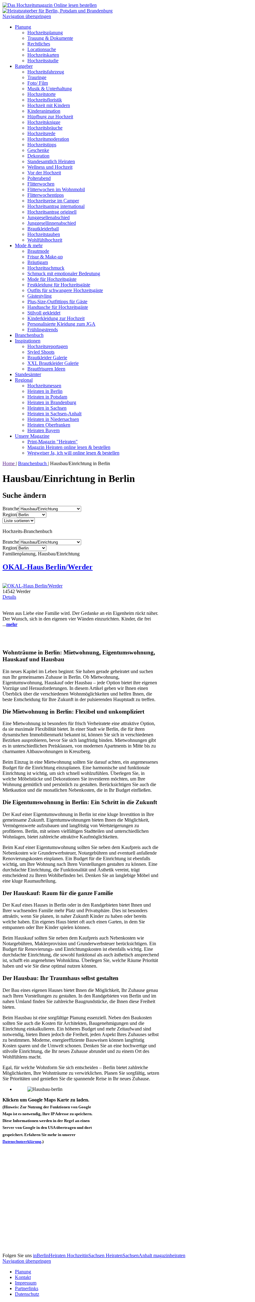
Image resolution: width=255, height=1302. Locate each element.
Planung (23, 27)
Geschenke (38, 150)
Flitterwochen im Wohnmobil (56, 189)
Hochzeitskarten (43, 55)
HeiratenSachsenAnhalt (129, 1255)
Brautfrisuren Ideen (46, 368)
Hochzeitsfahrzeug (45, 71)
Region (9, 514)
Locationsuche (41, 49)
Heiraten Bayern (43, 430)
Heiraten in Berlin (45, 391)
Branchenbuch (29, 335)
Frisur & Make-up (45, 256)
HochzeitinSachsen (86, 1255)
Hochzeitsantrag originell (51, 212)
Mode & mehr (29, 245)
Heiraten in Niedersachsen (53, 419)
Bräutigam (37, 262)
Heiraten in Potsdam (47, 396)
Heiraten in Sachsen (47, 408)
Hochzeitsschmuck (45, 268)
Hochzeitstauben (43, 234)
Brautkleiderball (43, 228)
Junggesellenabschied (48, 217)
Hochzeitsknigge (43, 122)
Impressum (25, 1282)
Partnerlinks (26, 1288)
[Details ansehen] (32, 585)
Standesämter (28, 374)
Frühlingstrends (42, 329)
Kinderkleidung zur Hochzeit (56, 318)
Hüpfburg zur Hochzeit (50, 116)
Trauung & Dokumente (50, 38)
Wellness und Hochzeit (49, 167)
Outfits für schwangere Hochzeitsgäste (65, 290)
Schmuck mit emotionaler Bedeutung (63, 273)
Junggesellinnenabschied (51, 223)
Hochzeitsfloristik (44, 99)
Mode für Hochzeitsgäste (51, 279)
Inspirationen (27, 340)
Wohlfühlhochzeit (44, 240)
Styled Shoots (40, 352)
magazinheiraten (169, 1255)
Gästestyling (39, 296)
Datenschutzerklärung (21, 1141)
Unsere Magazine (32, 436)
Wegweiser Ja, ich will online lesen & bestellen (73, 452)
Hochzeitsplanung (45, 32)
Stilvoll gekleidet (43, 312)
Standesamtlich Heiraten (51, 161)
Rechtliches (38, 43)
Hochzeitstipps (41, 144)
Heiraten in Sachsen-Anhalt (54, 413)
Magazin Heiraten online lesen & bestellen (68, 447)
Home (9, 463)
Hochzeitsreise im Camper (53, 200)
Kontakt (23, 1277)
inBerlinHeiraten (50, 1255)
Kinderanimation (43, 111)
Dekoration (38, 155)
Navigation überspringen (26, 16)
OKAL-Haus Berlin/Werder (47, 567)
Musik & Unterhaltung (49, 88)
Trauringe (36, 77)
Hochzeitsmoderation (48, 139)
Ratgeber (24, 66)
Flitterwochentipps (45, 195)
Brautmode (38, 251)
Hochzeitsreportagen (47, 346)
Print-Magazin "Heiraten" (52, 441)
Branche (10, 508)
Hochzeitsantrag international (56, 206)
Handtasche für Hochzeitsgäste (57, 307)
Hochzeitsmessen (44, 385)
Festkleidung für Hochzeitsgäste (58, 284)
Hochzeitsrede (41, 133)
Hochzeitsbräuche (45, 127)
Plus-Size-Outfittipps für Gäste (57, 301)
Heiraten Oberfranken (48, 424)
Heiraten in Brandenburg (51, 402)
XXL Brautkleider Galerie (53, 363)
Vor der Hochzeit (44, 172)
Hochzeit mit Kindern (48, 105)
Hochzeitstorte (41, 94)
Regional (24, 380)
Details (9, 597)
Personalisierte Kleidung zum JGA (61, 324)
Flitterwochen (40, 183)
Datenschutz (27, 1294)
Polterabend (39, 178)
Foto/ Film (37, 83)
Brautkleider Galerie (47, 357)
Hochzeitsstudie (42, 60)
